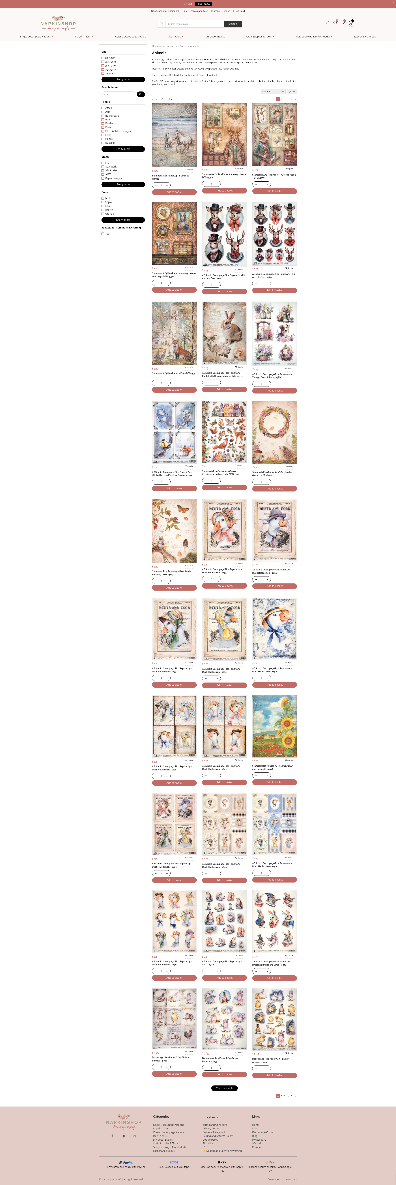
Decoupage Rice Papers (174, 46)
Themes (215, 11)
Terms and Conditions (215, 1124)
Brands (226, 11)
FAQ (205, 1147)
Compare (257, 1147)
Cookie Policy (210, 1139)
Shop (255, 1128)
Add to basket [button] (174, 192)
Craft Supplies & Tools (259, 36)
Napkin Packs (83, 36)
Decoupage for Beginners (165, 11)
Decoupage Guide (262, 1132)
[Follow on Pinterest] (134, 1136)
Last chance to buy (365, 36)
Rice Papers (174, 36)
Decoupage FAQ (199, 11)
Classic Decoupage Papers (130, 36)
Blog (184, 11)
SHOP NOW (203, 3)
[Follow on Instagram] (123, 1136)
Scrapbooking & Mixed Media (313, 36)
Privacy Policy (211, 1128)
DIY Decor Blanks (215, 36)
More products (224, 1088)
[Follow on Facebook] (112, 1136)
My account (259, 1139)
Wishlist (256, 1143)
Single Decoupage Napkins (35, 36)
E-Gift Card (239, 11)
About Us (208, 1143)
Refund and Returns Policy (218, 1136)
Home (155, 46)
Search (233, 23)
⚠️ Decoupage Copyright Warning (222, 1150)
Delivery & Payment (214, 1132)
